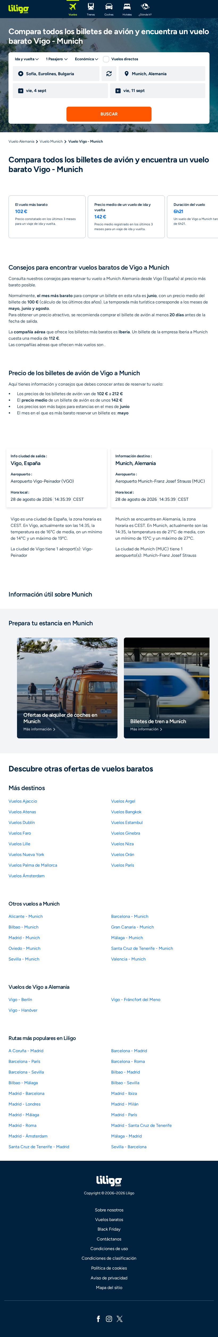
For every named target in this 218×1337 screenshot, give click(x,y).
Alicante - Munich (26, 916)
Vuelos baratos (109, 1219)
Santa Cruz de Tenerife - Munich (142, 948)
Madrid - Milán (125, 1104)
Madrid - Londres (24, 1104)
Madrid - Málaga (24, 1114)
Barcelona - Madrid (129, 1050)
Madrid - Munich (24, 937)
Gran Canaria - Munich (132, 927)
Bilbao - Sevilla (125, 1082)
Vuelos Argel (123, 801)
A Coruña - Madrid (26, 1050)
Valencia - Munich (128, 959)
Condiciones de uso (109, 1248)
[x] (119, 1318)
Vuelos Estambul (127, 822)
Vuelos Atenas (22, 811)
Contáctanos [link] (109, 1239)
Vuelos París (122, 865)
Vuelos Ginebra (125, 833)
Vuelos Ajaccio (23, 801)
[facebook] (98, 1318)
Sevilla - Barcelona (128, 1146)
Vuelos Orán (122, 854)
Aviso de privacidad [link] (109, 1277)
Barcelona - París (24, 1061)
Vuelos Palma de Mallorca (33, 865)
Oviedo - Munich (24, 948)
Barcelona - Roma (128, 1061)
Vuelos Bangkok (126, 811)
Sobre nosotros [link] (109, 1209)
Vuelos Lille (19, 843)
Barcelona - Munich (129, 916)
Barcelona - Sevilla (26, 1072)
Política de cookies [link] (109, 1268)
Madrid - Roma (22, 1125)
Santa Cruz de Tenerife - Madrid (39, 1146)
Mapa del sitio (109, 1287)
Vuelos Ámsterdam (27, 875)
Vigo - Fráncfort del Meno (135, 999)
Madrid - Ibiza (124, 1093)
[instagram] (109, 1318)
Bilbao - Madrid (125, 1072)
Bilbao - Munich (24, 927)
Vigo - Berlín (20, 999)
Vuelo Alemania (21, 141)
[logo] (19, 9)
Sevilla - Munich (24, 959)
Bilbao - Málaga (23, 1082)
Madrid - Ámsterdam (28, 1136)
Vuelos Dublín (22, 822)
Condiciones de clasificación (109, 1258)
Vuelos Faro (20, 833)
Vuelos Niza (122, 843)
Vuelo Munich (51, 141)
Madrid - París (124, 1114)
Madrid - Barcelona (26, 1093)
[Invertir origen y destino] (109, 73)
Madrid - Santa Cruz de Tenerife (141, 1125)
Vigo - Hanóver (23, 1010)
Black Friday (109, 1229)
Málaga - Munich (127, 937)
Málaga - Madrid (126, 1136)
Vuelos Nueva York (26, 854)
